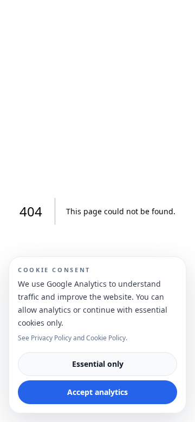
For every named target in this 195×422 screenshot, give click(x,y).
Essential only (97, 364)
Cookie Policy (106, 337)
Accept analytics (97, 392)
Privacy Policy (51, 337)
